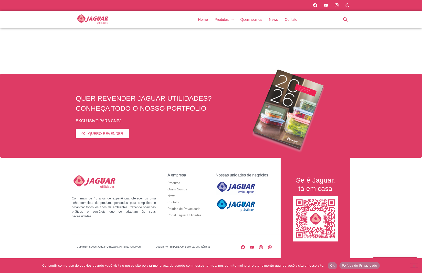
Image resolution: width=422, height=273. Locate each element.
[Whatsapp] (347, 5)
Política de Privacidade (359, 265)
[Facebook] (315, 5)
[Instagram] (336, 5)
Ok (332, 265)
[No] (414, 265)
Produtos (221, 19)
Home (203, 19)
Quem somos (251, 19)
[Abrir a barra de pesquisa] (345, 19)
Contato (291, 19)
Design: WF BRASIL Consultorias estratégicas (183, 246)
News (273, 19)
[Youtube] (326, 5)
